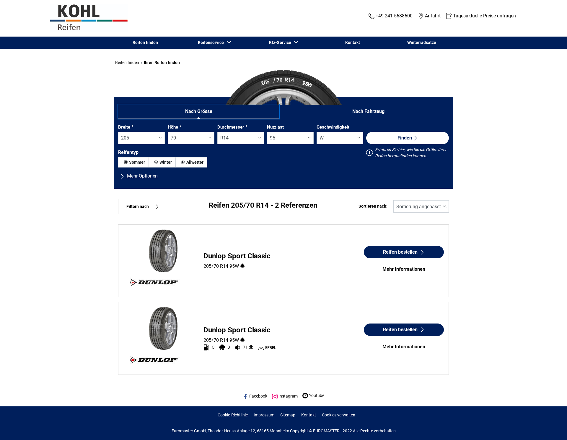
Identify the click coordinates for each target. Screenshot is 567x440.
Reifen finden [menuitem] (145, 42)
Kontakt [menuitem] (352, 42)
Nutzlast (275, 127)
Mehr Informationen (403, 269)
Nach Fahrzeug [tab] (368, 111)
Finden (404, 138)
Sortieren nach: (373, 206)
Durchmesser (232, 127)
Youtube (316, 395)
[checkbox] (133, 162)
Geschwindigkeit (333, 127)
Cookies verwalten (338, 415)
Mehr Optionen (142, 176)
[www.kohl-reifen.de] (87, 18)
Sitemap (287, 415)
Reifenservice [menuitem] (212, 42)
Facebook (257, 396)
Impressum (264, 415)
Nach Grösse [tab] (198, 111)
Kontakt (308, 415)
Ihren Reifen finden (162, 62)
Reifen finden (127, 62)
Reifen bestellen (400, 252)
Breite (125, 127)
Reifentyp (128, 152)
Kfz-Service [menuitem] (281, 42)
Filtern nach (137, 206)
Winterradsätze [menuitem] (421, 42)
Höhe (174, 127)
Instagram (288, 396)
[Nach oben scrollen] (551, 427)
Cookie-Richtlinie (233, 415)
